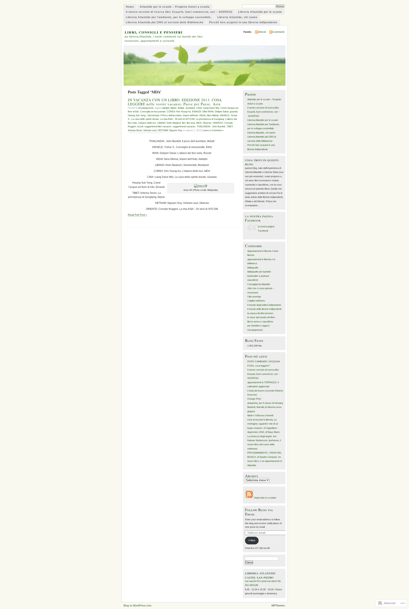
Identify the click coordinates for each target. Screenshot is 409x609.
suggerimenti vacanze (184, 126)
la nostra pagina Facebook (259, 217)
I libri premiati (254, 296)
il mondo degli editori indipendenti (264, 305)
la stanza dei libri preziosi (260, 313)
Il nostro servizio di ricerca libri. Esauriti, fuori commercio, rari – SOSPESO (179, 11)
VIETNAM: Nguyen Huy (170, 130)
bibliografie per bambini (259, 271)
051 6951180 (251, 585)
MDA (198, 123)
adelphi (165, 108)
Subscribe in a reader (265, 497)
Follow (252, 540)
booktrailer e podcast (258, 276)
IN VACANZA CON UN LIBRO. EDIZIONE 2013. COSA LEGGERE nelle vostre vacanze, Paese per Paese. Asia (175, 101)
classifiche (252, 280)
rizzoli (140, 126)
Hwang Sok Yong (136, 115)
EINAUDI (196, 111)
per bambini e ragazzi (258, 325)
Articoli (262, 31)
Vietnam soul (149, 130)
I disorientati (153, 115)
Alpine (173, 108)
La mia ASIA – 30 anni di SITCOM (177, 119)
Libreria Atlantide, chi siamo (237, 17)
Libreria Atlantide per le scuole (260, 11)
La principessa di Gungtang (210, 119)
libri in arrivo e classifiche (260, 321)
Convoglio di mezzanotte (153, 111)
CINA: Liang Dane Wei (207, 108)
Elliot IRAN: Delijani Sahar (216, 111)
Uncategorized (145, 108)
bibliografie (252, 267)
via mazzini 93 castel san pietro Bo (263, 581)
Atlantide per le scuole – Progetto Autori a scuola (175, 6)
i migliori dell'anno (256, 300)
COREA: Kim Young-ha (179, 111)
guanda (234, 111)
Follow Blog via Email (259, 511)
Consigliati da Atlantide (258, 284)
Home (130, 6)
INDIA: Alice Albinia (209, 115)
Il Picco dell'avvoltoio (170, 115)
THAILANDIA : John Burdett (211, 126)
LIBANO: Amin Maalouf (169, 123)
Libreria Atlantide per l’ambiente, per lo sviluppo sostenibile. (169, 17)
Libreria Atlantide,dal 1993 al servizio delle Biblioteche (164, 22)
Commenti (278, 31)
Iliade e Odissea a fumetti (260, 415)
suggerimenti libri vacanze (157, 126)
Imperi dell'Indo (190, 115)
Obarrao (207, 123)
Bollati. (181, 108)
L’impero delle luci (147, 123)
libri (183, 123)
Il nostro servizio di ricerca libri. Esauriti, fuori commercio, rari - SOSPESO (263, 373)
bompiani (190, 108)
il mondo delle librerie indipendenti (264, 309)
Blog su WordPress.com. (138, 605)
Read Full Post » (137, 214)
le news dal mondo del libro (261, 317)
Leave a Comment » (213, 130)
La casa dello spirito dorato (145, 119)
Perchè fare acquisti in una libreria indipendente (243, 22)
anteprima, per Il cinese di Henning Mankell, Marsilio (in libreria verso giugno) (265, 407)
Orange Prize (254, 398)
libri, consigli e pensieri (154, 31)
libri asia (191, 123)
